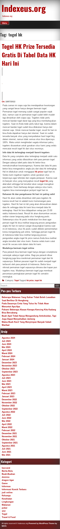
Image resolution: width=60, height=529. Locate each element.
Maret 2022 (7, 427)
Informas (6, 486)
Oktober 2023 (8, 368)
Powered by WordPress (38, 523)
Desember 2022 (9, 399)
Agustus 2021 (8, 446)
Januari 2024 (8, 359)
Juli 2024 (6, 341)
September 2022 (10, 409)
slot (3, 511)
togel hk (38, 280)
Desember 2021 (9, 433)
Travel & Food (9, 517)
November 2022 (9, 402)
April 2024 (7, 350)
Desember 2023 (9, 362)
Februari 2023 (8, 393)
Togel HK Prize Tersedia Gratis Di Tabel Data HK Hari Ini (29, 54)
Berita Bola (7, 471)
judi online (7, 492)
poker (4, 508)
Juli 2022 (6, 415)
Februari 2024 (8, 356)
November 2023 (9, 365)
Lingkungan (8, 502)
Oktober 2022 (8, 405)
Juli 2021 (6, 449)
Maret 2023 (7, 390)
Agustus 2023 (8, 375)
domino (5, 477)
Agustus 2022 (8, 412)
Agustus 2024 (8, 338)
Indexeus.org (24, 8)
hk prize (30, 280)
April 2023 (7, 387)
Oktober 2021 (8, 439)
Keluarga (6, 495)
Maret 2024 (7, 353)
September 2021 (10, 443)
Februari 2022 (8, 430)
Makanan (6, 505)
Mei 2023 (6, 384)
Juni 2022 (6, 418)
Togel (16, 280)
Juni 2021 (6, 452)
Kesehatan (7, 499)
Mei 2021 (6, 455)
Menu (4, 23)
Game (5, 483)
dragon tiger (8, 480)
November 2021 (9, 436)
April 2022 (7, 424)
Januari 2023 (8, 396)
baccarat (6, 468)
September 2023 (10, 372)
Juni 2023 (6, 381)
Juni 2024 (6, 344)
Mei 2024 (6, 347)
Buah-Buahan (8, 474)
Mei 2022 (6, 421)
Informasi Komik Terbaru (14, 489)
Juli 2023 (6, 378)
